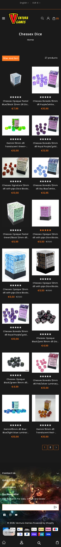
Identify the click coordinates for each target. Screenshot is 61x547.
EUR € (36, 3)
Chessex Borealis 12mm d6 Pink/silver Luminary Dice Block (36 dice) (45, 382)
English (23, 3)
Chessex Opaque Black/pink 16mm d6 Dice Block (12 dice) (45, 340)
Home (30, 39)
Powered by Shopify (43, 523)
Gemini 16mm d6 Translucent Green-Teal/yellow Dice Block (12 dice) (16, 145)
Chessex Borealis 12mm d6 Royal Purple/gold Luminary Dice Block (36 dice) (45, 145)
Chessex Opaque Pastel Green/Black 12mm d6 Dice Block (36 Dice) (15, 236)
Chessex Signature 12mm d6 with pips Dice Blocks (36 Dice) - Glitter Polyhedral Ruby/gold (15, 187)
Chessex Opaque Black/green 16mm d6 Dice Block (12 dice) (15, 381)
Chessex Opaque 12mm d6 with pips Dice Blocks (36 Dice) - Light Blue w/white (15, 291)
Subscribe (55, 507)
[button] (43, 18)
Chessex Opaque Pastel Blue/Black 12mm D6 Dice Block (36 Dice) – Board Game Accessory (15, 103)
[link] (4, 543)
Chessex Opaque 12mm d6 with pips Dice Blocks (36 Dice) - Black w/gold (45, 285)
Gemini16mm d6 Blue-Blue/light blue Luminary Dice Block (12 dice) (16, 431)
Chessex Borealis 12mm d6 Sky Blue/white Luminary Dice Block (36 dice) (45, 187)
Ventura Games (24, 523)
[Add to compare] (25, 75)
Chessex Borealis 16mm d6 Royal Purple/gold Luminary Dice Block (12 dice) (15, 333)
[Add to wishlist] (25, 69)
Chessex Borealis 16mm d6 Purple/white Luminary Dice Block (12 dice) (45, 103)
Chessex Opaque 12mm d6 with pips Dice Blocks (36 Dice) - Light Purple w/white (45, 236)
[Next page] (56, 447)
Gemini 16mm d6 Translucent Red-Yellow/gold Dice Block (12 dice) (45, 431)
